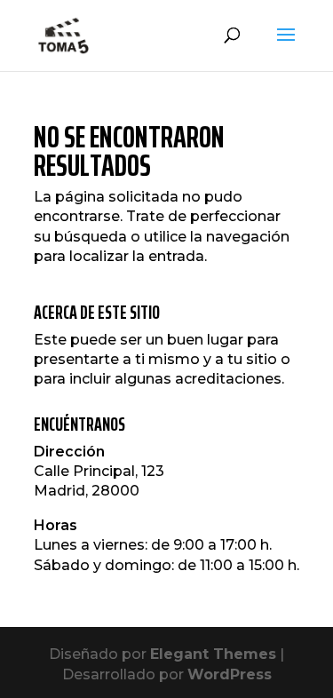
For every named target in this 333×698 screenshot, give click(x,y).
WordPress (229, 674)
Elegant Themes (213, 654)
